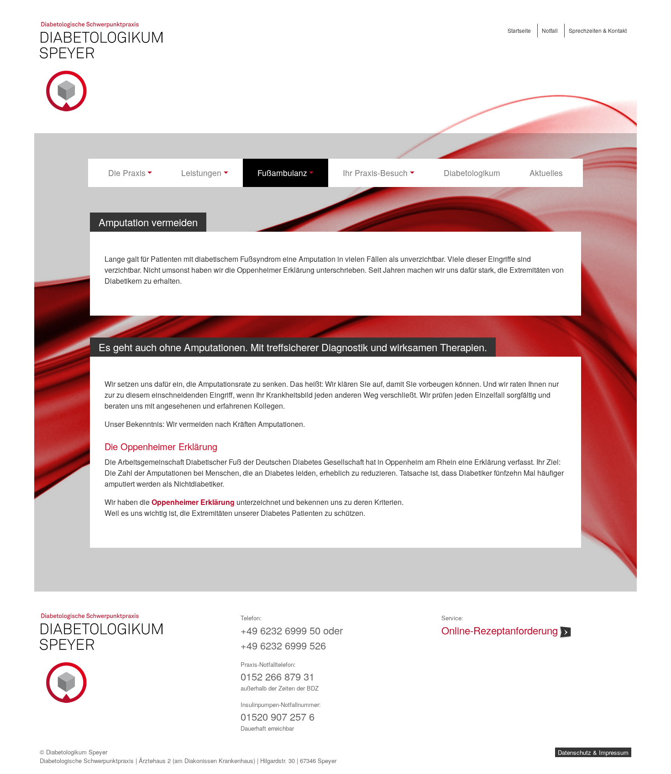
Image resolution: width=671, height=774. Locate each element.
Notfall (550, 30)
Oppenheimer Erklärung (194, 502)
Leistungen (201, 172)
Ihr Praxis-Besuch (375, 172)
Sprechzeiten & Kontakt (598, 30)
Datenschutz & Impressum (593, 752)
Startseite (519, 30)
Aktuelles (546, 172)
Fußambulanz (282, 172)
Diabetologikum (472, 172)
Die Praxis (127, 172)
